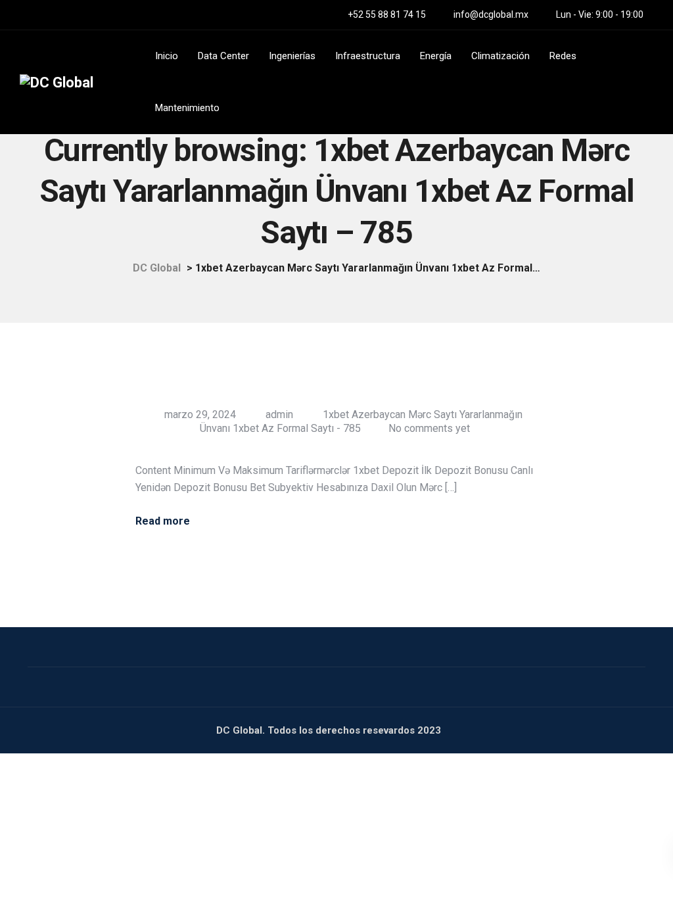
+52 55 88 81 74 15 (387, 14)
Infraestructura (367, 56)
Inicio (166, 56)
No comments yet (429, 428)
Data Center (223, 56)
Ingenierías (292, 56)
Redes (562, 56)
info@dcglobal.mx (490, 14)
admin (279, 414)
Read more (162, 521)
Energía (436, 56)
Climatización (500, 56)
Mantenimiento (187, 108)
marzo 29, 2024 (200, 414)
